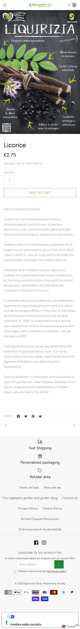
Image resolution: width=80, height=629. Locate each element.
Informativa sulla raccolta (23, 624)
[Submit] (59, 564)
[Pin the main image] (33, 416)
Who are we (52, 488)
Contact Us (70, 498)
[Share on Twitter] (25, 416)
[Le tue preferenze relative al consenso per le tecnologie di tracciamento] (6, 622)
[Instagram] (44, 542)
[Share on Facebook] (18, 416)
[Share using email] (40, 416)
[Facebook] (36, 542)
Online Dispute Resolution (40, 519)
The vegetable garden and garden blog (29, 498)
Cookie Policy (52, 508)
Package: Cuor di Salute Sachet (23, 163)
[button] (71, 626)
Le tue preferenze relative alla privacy (44, 616)
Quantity (9, 172)
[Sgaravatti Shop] (40, 5)
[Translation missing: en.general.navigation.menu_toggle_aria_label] (4, 5)
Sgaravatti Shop (33, 583)
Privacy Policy (28, 508)
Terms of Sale (29, 488)
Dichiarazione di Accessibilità (40, 529)
